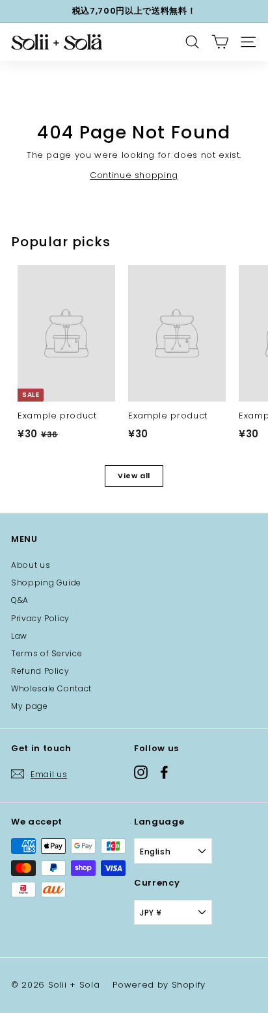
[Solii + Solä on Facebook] (164, 771)
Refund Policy (40, 670)
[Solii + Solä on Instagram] (141, 771)
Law (19, 635)
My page (29, 706)
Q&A (20, 600)
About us (30, 565)
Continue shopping (134, 175)
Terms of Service (46, 653)
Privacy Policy (40, 618)
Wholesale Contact (51, 688)
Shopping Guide (46, 582)
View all (134, 475)
